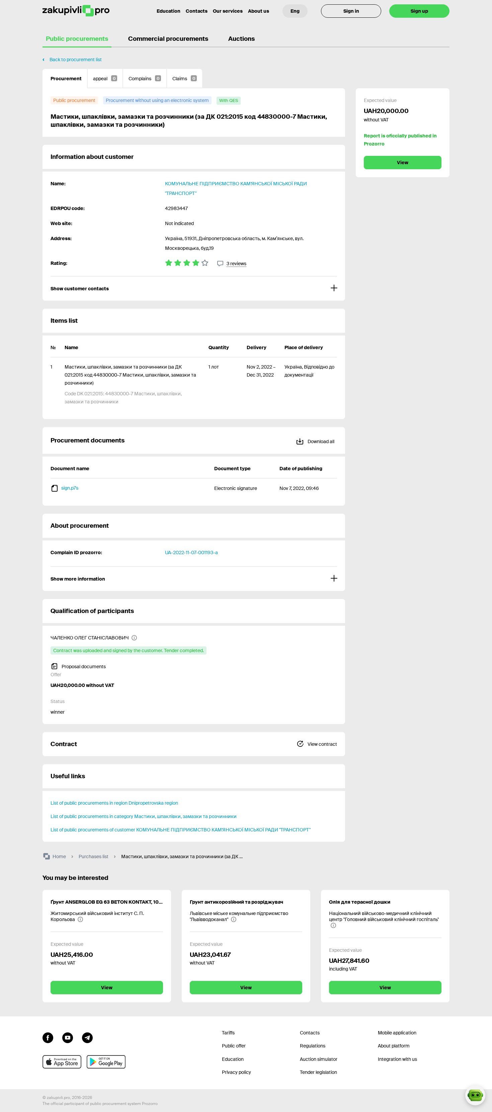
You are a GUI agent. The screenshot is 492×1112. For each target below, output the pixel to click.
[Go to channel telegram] (87, 1037)
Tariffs (228, 1033)
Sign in (351, 11)
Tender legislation (318, 1072)
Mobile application (397, 1033)
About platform (394, 1046)
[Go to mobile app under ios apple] (62, 1062)
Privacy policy (236, 1072)
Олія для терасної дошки (359, 902)
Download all (320, 441)
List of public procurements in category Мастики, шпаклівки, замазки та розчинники (144, 816)
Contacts (197, 11)
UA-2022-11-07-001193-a (191, 552)
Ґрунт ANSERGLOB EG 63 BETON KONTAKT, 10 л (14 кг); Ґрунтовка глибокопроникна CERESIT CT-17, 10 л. (107, 902)
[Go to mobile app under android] (106, 1062)
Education (168, 11)
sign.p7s (69, 488)
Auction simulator (318, 1059)
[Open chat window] (475, 1095)
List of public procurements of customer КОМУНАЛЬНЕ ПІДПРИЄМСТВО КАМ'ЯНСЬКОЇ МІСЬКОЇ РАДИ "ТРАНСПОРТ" (181, 830)
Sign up (419, 11)
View (402, 163)
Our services (228, 11)
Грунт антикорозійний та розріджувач (236, 902)
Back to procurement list (76, 60)
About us (258, 11)
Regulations (312, 1046)
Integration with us (397, 1059)
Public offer (234, 1046)
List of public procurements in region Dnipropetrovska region (114, 803)
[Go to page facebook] (48, 1037)
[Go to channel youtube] (67, 1037)
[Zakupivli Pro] (76, 11)
